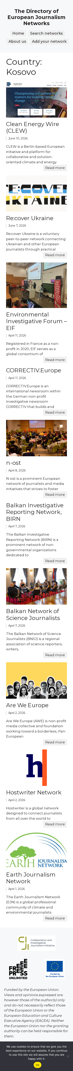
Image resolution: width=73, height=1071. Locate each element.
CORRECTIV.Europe (33, 370)
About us (17, 41)
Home (18, 33)
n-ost (13, 462)
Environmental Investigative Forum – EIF (36, 321)
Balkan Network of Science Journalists (33, 614)
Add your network (49, 41)
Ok (37, 1065)
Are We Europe (27, 705)
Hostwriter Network (33, 792)
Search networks (46, 33)
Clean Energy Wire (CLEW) (32, 127)
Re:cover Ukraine (29, 218)
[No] (68, 1056)
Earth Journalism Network (31, 878)
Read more (55, 168)
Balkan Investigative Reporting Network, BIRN (34, 512)
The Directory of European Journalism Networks (36, 17)
